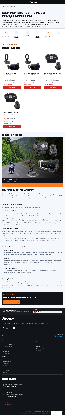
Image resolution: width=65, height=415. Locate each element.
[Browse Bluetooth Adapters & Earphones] (27, 32)
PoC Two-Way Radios (16, 37)
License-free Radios (7, 346)
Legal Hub (5, 372)
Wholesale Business (40, 348)
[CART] (61, 2)
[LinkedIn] (14, 328)
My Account (5, 363)
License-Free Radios (37, 37)
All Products (6, 353)
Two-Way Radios (6, 36)
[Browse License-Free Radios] (37, 32)
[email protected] (9, 404)
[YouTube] (7, 328)
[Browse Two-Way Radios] (6, 32)
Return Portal (6, 370)
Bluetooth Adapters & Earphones (27, 37)
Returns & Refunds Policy (8, 368)
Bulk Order (38, 343)
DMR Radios (48, 36)
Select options (12, 87)
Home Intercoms (58, 36)
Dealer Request (39, 346)
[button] (3, 2)
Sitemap (37, 353)
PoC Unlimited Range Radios (9, 344)
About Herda (38, 341)
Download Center (7, 361)
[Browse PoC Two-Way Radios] (16, 32)
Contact (5, 358)
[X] (10, 328)
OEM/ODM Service (39, 350)
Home (3, 6)
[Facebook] (3, 328)
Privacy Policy (47, 413)
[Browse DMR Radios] (47, 32)
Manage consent (56, 413)
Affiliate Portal (6, 365)
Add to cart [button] (32, 87)
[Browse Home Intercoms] (58, 32)
